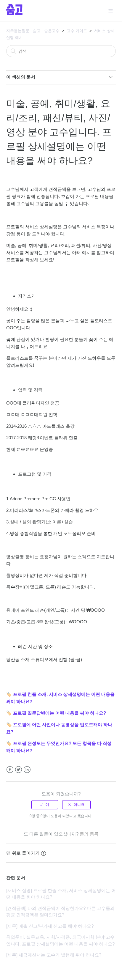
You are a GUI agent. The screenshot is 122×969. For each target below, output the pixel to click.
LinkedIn (27, 769)
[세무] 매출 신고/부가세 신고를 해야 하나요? (50, 926)
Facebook (10, 769)
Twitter (18, 769)
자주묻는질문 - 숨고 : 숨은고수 (33, 31)
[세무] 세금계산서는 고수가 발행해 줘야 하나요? (53, 954)
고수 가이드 (77, 31)
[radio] (44, 804)
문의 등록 (89, 833)
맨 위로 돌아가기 (23, 852)
